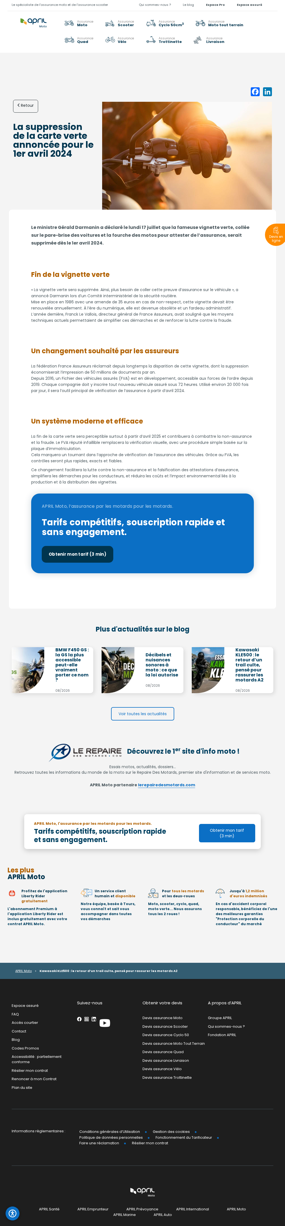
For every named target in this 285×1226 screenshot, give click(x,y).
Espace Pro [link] (215, 5)
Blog (16, 1040)
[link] (219, 23)
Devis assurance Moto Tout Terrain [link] (173, 1043)
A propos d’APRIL (225, 1003)
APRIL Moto (23, 971)
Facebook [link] (79, 1019)
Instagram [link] (86, 1019)
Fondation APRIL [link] (222, 1035)
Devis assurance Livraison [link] (165, 1060)
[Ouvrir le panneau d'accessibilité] (12, 1213)
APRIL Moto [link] (236, 1209)
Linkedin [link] (94, 1019)
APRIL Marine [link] (124, 1215)
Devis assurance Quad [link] (163, 1052)
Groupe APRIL (220, 1018)
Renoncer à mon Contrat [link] (34, 1079)
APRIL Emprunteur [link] (93, 1209)
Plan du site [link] (22, 1087)
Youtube (105, 1023)
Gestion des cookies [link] (171, 1132)
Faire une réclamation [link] (99, 1143)
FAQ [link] (15, 1014)
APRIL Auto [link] (163, 1215)
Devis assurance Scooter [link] (165, 1026)
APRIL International (192, 1209)
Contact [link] (19, 1031)
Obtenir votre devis (162, 1003)
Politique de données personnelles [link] (111, 1137)
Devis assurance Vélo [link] (162, 1069)
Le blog (188, 5)
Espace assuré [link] (249, 5)
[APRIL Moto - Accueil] (33, 20)
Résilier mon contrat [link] (30, 1070)
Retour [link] (27, 105)
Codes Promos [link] (25, 1048)
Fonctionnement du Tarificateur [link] (184, 1137)
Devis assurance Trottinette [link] (167, 1077)
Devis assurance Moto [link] (162, 1018)
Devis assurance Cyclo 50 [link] (165, 1035)
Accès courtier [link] (25, 1022)
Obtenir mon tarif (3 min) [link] (77, 554)
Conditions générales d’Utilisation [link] (109, 1132)
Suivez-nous (89, 1003)
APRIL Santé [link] (49, 1209)
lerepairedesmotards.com (166, 785)
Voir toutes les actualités (143, 714)
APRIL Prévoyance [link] (142, 1209)
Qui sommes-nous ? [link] (155, 5)
